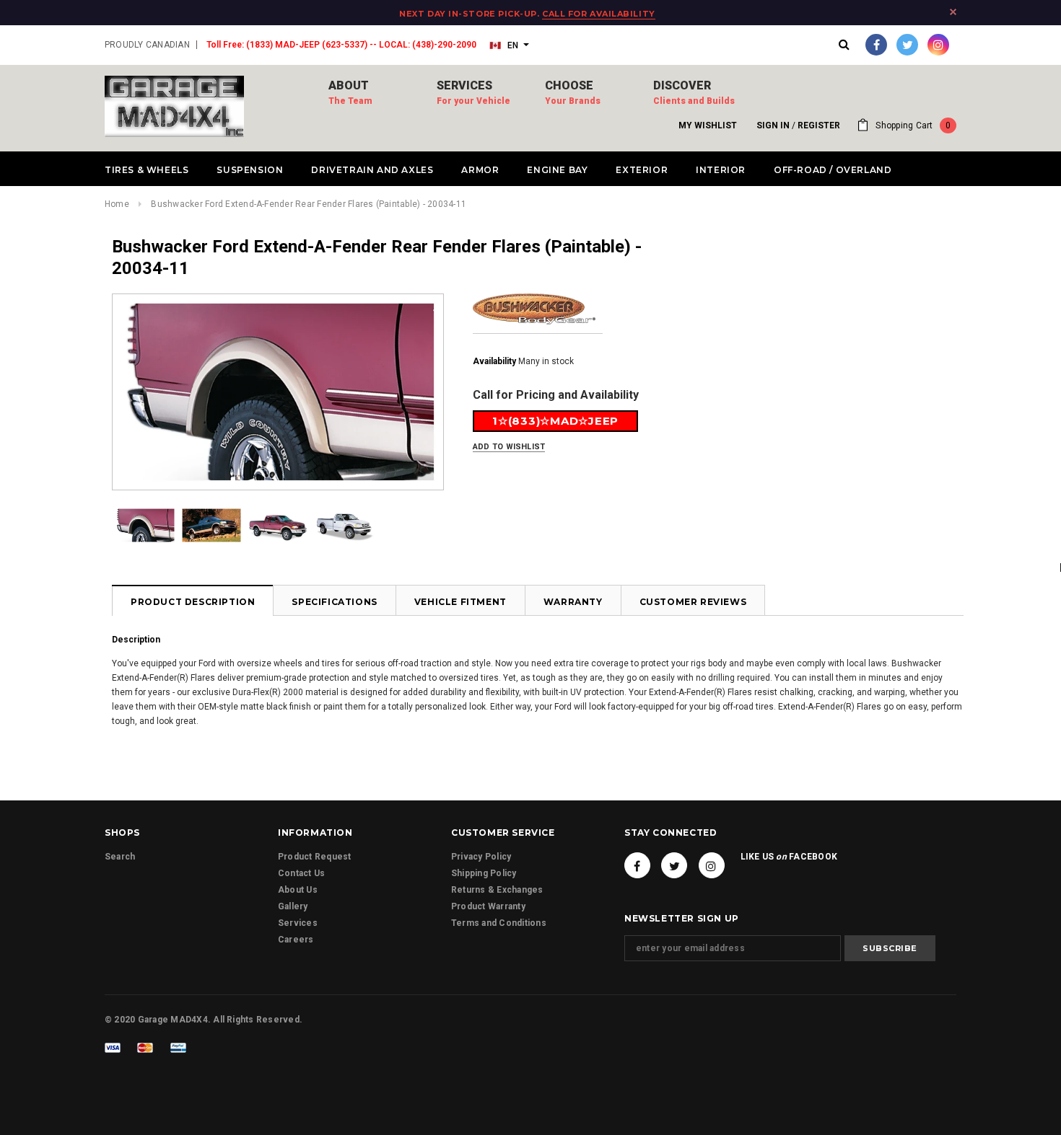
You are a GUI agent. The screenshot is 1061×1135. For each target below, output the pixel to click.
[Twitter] (907, 45)
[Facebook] (876, 45)
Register (819, 125)
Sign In (773, 125)
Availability (494, 361)
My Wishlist (707, 125)
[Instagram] (938, 45)
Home (117, 204)
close (953, 12)
